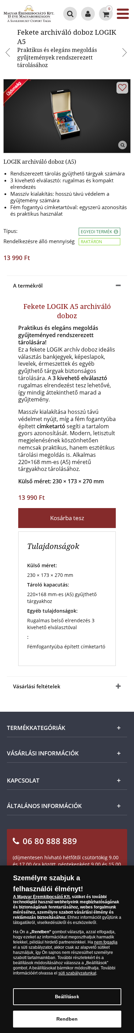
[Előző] (8, 53)
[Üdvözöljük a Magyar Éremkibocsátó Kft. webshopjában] (88, 14)
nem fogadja (106, 942)
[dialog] (67, 949)
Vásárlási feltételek (36, 686)
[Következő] (125, 53)
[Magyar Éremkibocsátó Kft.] (28, 13)
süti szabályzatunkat (77, 973)
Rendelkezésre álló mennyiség (39, 241)
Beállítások (67, 996)
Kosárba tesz (67, 518)
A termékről (28, 285)
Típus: (10, 231)
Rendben (67, 1019)
